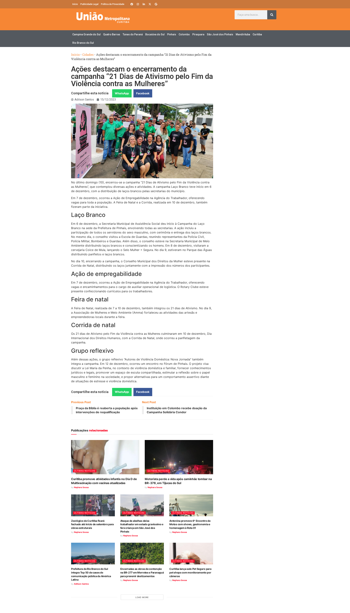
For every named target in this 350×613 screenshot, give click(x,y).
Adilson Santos (81, 584)
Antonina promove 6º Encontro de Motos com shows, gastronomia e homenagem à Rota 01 (189, 524)
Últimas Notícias (84, 470)
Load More (142, 597)
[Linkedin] (143, 4)
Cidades (88, 54)
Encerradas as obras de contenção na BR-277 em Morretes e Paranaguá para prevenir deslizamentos (142, 572)
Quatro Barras (111, 34)
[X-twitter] (149, 4)
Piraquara (198, 34)
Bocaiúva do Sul (155, 34)
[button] (122, 93)
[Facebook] (131, 4)
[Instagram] (137, 4)
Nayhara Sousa (81, 487)
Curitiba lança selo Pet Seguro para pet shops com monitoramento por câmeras (190, 572)
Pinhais (171, 34)
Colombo (184, 34)
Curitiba (257, 34)
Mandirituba (243, 34)
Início (75, 4)
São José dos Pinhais (220, 34)
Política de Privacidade (112, 4)
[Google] (155, 4)
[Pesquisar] (271, 14)
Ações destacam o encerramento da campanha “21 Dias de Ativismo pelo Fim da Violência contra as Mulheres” (142, 76)
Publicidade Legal (89, 4)
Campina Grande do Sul (86, 34)
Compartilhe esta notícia (89, 93)
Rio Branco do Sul (83, 42)
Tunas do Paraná (133, 34)
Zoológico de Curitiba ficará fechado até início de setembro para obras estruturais (92, 524)
